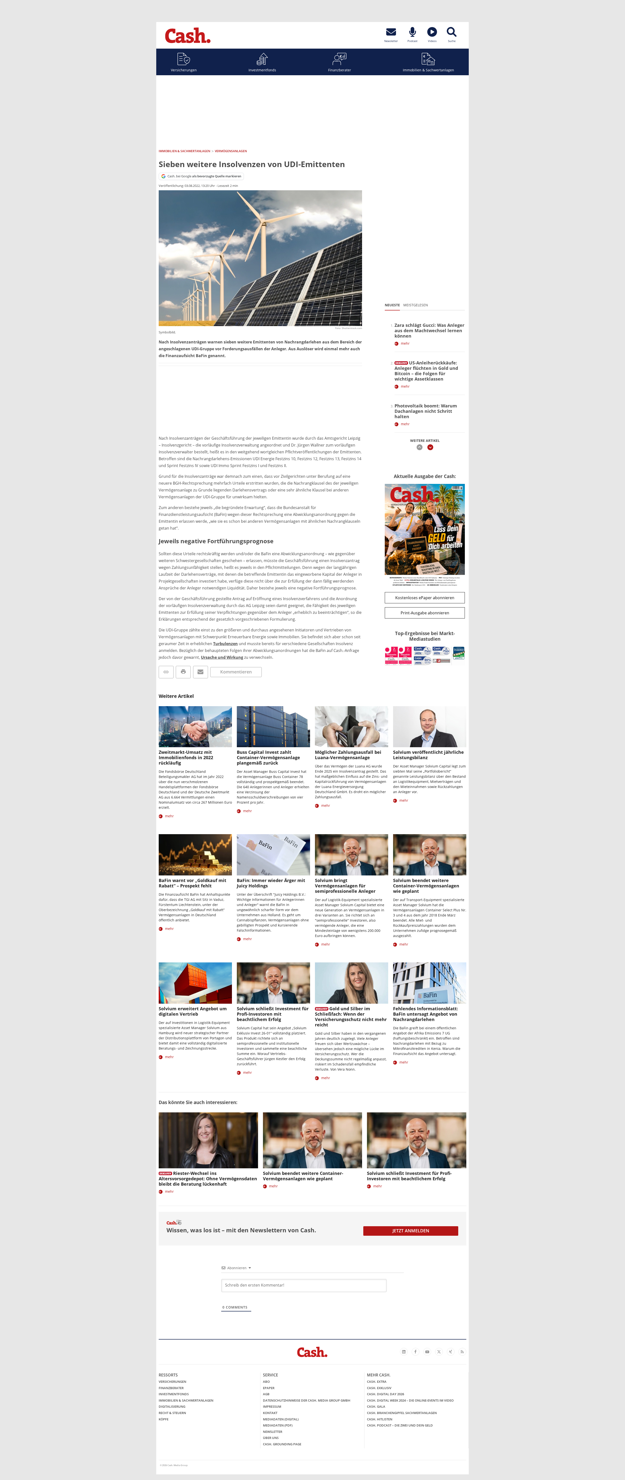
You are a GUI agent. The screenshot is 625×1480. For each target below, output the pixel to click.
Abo (266, 1381)
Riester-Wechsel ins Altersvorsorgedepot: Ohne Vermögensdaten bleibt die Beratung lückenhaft (208, 1178)
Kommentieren (236, 672)
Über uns (271, 1438)
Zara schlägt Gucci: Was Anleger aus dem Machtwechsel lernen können (429, 330)
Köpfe (163, 1419)
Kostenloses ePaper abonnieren (424, 597)
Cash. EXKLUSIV (379, 1388)
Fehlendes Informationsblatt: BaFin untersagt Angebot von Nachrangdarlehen (425, 1014)
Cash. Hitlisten (379, 1419)
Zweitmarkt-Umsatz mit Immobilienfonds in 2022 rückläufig (186, 757)
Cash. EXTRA (376, 1381)
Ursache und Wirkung (222, 657)
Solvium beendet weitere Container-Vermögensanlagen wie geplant (426, 885)
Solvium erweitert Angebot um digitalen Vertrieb (193, 1011)
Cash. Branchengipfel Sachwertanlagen (402, 1413)
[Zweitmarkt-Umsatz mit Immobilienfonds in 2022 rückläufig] (195, 726)
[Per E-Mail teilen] (200, 672)
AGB (266, 1394)
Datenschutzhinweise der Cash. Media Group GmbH (306, 1400)
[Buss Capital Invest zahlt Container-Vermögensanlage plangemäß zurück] (273, 726)
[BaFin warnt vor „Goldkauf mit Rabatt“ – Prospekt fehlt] (195, 854)
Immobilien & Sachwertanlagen (428, 70)
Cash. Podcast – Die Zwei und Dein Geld (400, 1425)
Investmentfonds (262, 70)
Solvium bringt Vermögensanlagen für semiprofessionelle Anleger (345, 885)
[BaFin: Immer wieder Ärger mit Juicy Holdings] (273, 854)
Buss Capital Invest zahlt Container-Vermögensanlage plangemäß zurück (268, 757)
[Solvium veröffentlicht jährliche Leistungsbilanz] (429, 726)
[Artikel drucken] (183, 672)
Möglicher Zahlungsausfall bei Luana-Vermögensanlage (348, 754)
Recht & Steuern (172, 1413)
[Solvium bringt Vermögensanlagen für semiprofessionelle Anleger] (351, 854)
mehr (405, 343)
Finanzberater (339, 70)
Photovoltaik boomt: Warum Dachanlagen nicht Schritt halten (426, 411)
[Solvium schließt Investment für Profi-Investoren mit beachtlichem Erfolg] (273, 983)
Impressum (272, 1406)
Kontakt (270, 1413)
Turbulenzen (225, 643)
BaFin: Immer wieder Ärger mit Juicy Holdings (271, 883)
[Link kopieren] (166, 672)
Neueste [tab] (392, 305)
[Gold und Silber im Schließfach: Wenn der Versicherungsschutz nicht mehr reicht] (351, 983)
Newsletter (272, 1431)
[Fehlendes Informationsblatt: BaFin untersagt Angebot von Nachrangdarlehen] (429, 983)
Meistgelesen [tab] (415, 305)
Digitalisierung (172, 1406)
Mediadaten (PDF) (277, 1425)
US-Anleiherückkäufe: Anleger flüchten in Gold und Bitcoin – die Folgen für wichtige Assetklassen (426, 371)
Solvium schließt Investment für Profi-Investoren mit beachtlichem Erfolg (273, 1014)
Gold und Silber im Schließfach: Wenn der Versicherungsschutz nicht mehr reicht (351, 1017)
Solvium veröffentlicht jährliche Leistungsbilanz (428, 754)
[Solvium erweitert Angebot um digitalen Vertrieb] (195, 983)
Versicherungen (184, 70)
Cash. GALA (376, 1406)
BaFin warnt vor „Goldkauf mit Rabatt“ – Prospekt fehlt (192, 883)
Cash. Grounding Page (282, 1444)
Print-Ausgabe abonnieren (425, 613)
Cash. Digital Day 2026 (385, 1394)
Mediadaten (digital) (281, 1419)
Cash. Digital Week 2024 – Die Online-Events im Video (410, 1400)
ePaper (268, 1388)
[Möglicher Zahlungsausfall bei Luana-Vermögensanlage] (351, 726)
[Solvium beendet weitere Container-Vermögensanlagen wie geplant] (429, 854)
